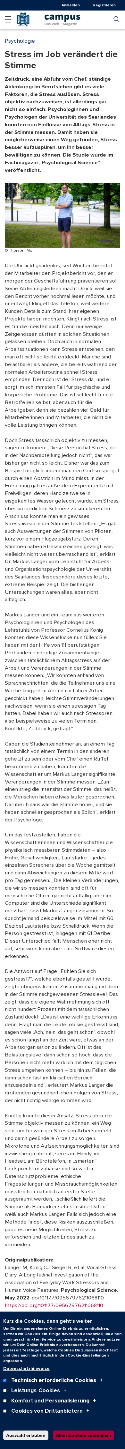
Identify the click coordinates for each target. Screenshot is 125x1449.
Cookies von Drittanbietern (47, 1411)
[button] (8, 19)
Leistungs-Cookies (35, 1390)
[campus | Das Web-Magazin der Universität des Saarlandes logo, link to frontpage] (62, 18)
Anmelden (71, 5)
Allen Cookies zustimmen (83, 1435)
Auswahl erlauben (26, 1435)
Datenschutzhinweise (26, 1368)
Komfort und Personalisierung (50, 1400)
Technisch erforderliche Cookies (53, 1380)
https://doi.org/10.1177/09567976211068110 (54, 1305)
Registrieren (104, 5)
